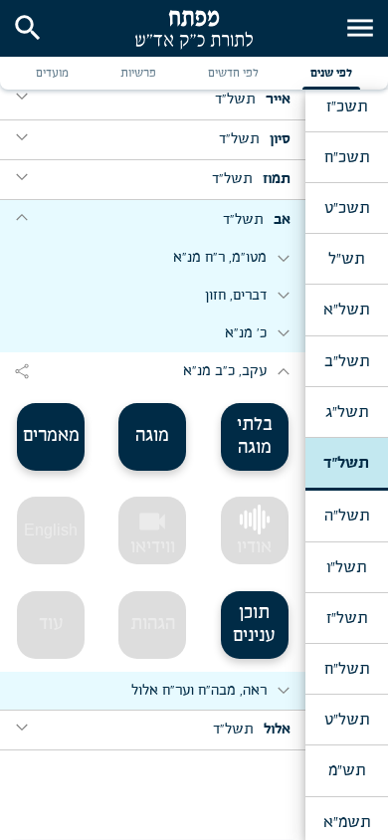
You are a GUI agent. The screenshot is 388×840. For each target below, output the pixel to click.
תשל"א (346, 309)
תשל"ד (346, 463)
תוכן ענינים (254, 624)
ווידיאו (152, 531)
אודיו (254, 547)
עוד (51, 624)
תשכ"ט (346, 208)
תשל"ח (346, 669)
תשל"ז (346, 618)
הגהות (152, 624)
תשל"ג (346, 412)
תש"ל (346, 259)
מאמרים (51, 436)
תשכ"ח (346, 157)
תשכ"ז (346, 106)
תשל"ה (346, 515)
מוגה (152, 436)
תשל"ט (346, 720)
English (51, 530)
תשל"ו (346, 567)
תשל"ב (346, 361)
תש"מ (346, 770)
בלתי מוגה (255, 436)
